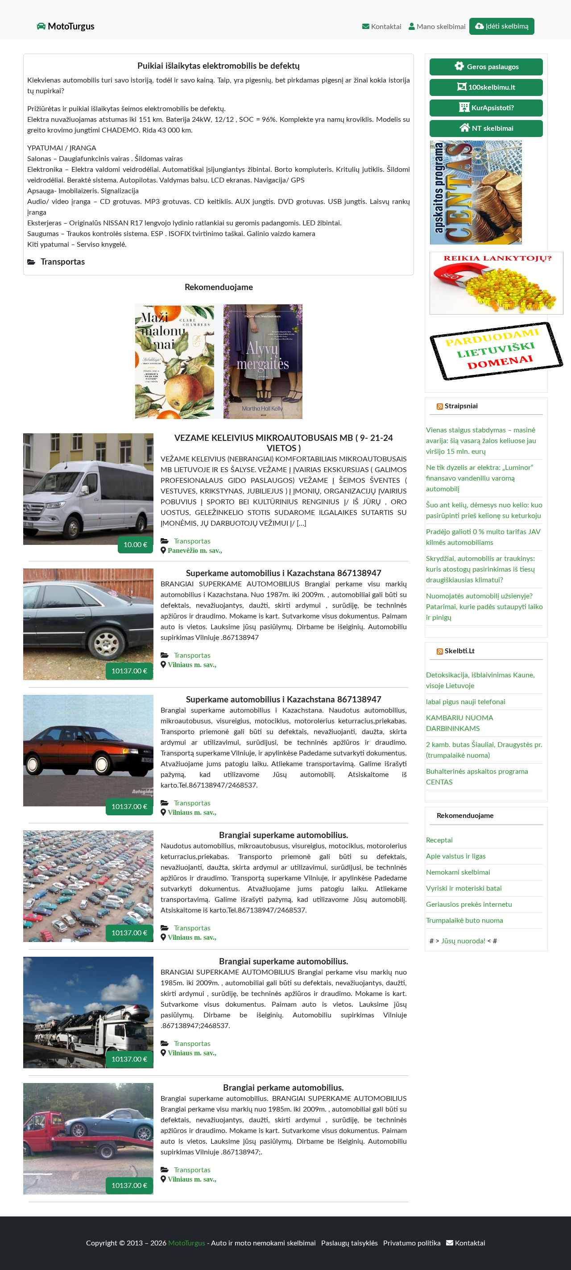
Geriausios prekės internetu (469, 904)
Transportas (192, 541)
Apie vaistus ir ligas (456, 856)
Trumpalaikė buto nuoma (464, 920)
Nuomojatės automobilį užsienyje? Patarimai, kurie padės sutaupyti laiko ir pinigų (484, 607)
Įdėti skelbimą (506, 26)
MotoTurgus (70, 26)
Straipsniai (461, 406)
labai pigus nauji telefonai (465, 702)
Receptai (439, 840)
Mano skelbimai (440, 26)
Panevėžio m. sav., (195, 550)
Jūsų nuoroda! (463, 941)
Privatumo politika (413, 1243)
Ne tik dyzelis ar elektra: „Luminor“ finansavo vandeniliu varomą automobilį (480, 478)
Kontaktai (385, 26)
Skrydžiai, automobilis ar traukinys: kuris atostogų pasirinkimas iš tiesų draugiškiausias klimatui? (480, 569)
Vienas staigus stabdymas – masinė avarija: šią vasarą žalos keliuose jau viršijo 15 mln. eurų (481, 441)
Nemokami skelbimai (458, 872)
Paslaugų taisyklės (350, 1243)
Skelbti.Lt (460, 651)
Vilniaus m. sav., (192, 664)
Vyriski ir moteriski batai (464, 888)
